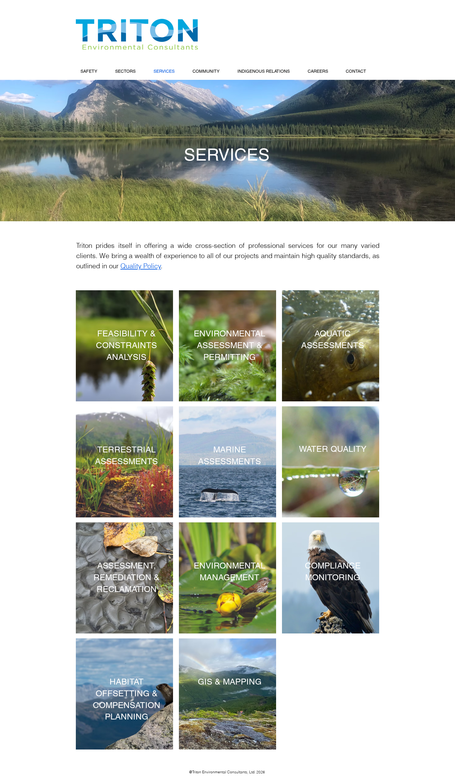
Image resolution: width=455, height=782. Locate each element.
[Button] (124, 346)
